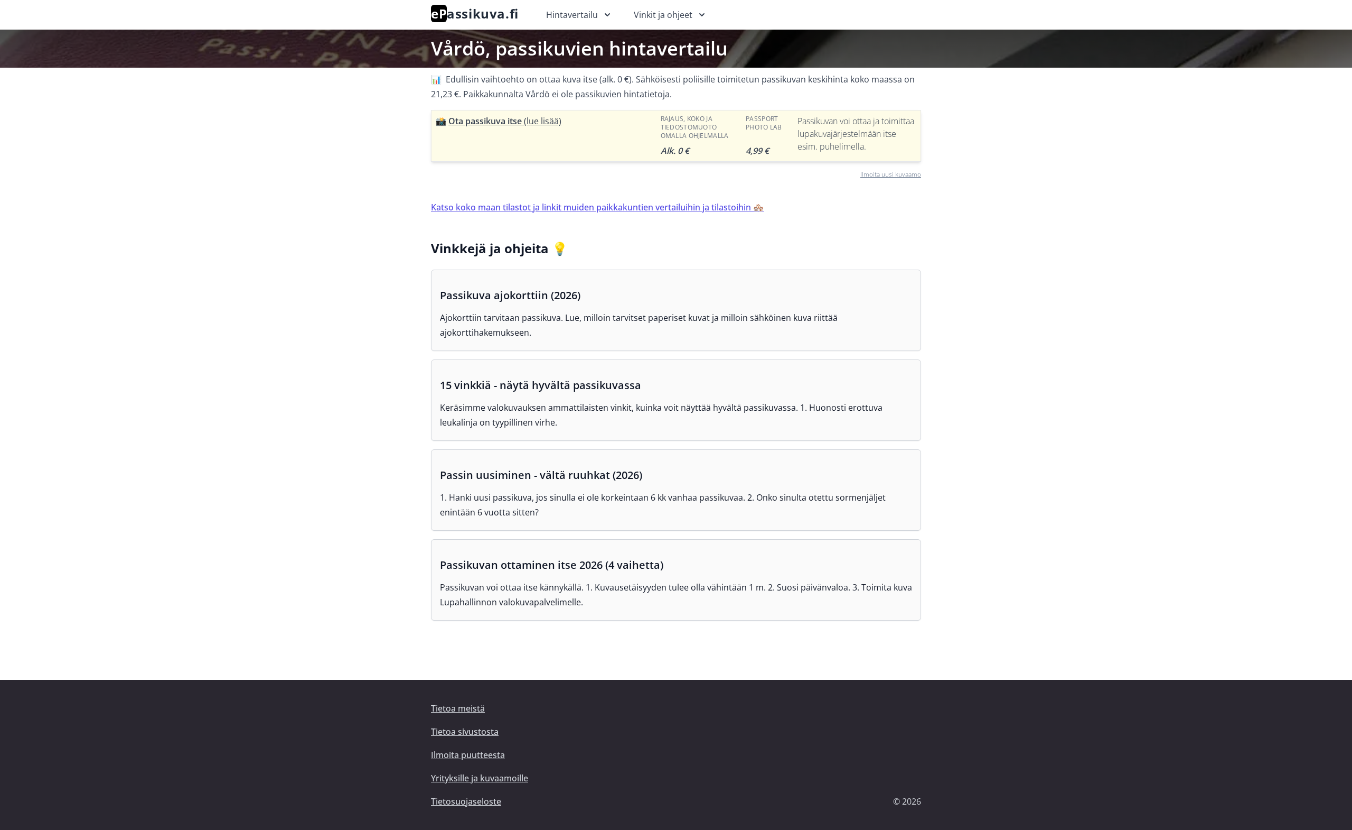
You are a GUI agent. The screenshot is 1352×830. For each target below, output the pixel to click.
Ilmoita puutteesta (468, 755)
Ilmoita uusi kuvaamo (890, 174)
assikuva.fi (475, 13)
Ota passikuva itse (504, 121)
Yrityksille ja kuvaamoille (479, 778)
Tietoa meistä (458, 708)
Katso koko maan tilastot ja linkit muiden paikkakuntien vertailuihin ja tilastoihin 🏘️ (597, 207)
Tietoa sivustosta (465, 731)
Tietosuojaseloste (466, 801)
